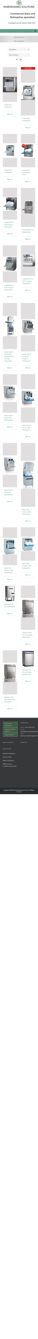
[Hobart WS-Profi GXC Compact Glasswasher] (28, 260)
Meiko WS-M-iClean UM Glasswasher (8, 418)
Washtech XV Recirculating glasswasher (26, 672)
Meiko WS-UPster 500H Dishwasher (26, 512)
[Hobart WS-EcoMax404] (10, 84)
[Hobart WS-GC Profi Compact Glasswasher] (10, 263)
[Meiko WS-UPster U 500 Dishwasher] (28, 544)
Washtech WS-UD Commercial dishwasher (9, 700)
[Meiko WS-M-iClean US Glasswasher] (10, 465)
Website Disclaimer (9, 753)
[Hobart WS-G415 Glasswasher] (28, 207)
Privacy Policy (7, 757)
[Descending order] (28, 49)
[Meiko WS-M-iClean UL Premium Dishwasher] (28, 327)
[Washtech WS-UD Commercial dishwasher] (10, 672)
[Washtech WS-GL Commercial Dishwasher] (28, 608)
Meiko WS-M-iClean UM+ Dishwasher (26, 428)
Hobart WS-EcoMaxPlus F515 (26, 172)
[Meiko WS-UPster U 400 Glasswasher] (10, 546)
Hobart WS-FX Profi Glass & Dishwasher (9, 225)
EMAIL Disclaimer (8, 760)
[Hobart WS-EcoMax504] (10, 150)
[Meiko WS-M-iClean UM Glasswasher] (10, 393)
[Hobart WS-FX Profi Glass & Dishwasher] (10, 203)
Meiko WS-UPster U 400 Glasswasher (8, 570)
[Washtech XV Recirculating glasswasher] (28, 658)
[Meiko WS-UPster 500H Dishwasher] (28, 475)
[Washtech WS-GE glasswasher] (10, 593)
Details (10, 114)
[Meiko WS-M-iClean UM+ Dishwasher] (28, 398)
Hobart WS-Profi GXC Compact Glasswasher (27, 281)
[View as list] (20, 59)
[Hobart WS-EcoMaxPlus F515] (28, 150)
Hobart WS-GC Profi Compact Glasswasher (9, 288)
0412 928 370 (29, 727)
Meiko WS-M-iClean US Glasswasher (8, 492)
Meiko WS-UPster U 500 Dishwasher (26, 566)
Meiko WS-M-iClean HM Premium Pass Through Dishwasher (9, 356)
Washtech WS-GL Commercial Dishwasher (27, 635)
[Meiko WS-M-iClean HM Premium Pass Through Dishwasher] (10, 326)
